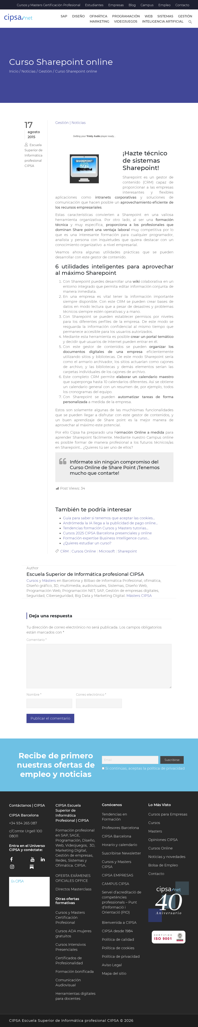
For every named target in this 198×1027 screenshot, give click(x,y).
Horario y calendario (119, 845)
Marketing (99, 21)
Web (149, 16)
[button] (190, 21)
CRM (64, 551)
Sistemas (165, 16)
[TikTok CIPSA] (24, 867)
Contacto (182, 5)
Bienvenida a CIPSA (119, 922)
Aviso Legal (112, 965)
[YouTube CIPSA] (34, 860)
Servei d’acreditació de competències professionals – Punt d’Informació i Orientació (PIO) (121, 902)
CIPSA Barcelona (116, 836)
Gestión (185, 16)
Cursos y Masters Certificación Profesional (48, 5)
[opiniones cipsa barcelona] (29, 891)
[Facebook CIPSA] (13, 860)
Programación (126, 16)
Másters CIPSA (139, 596)
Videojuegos (125, 21)
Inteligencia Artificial (162, 21)
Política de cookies (118, 948)
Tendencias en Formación (114, 816)
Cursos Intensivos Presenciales (70, 947)
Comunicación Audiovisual (68, 982)
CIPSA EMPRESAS (117, 875)
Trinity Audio (93, 136)
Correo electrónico (91, 694)
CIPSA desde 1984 (117, 931)
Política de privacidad (121, 956)
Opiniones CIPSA (163, 840)
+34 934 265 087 (23, 823)
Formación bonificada (74, 971)
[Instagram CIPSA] (13, 868)
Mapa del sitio (114, 973)
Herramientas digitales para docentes (75, 996)
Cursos (32, 581)
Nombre (33, 694)
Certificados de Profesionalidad (69, 960)
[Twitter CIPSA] (24, 860)
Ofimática (98, 16)
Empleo (164, 5)
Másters (49, 581)
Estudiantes (94, 5)
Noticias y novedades (166, 857)
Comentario (36, 640)
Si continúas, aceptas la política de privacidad (145, 768)
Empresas (116, 5)
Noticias (79, 123)
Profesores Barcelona (120, 828)
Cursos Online (84, 551)
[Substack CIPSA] (34, 868)
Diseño (78, 16)
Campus (147, 5)
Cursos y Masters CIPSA (116, 864)
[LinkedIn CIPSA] (44, 860)
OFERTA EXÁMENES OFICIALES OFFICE (72, 878)
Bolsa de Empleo (163, 865)
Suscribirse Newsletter (121, 853)
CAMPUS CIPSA (115, 884)
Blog (132, 5)
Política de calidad (118, 939)
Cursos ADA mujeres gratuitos (73, 933)
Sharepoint (127, 551)
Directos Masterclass (73, 889)
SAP (64, 16)
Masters (155, 831)
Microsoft (107, 551)
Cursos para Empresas (167, 814)
